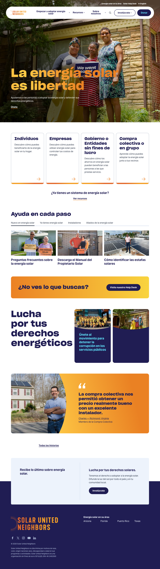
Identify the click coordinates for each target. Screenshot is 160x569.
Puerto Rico (123, 521)
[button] (110, 12)
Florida (104, 521)
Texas (137, 521)
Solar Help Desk (129, 4)
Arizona (87, 521)
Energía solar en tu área (111, 4)
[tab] (25, 223)
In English (142, 4)
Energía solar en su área (96, 517)
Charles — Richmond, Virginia (94, 418)
